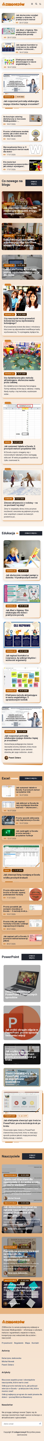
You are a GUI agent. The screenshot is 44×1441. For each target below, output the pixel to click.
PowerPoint (10, 1116)
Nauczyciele (10, 1175)
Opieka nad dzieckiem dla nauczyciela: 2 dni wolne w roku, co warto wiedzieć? (22, 1182)
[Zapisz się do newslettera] (40, 1423)
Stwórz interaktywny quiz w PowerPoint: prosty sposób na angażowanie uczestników (21, 1077)
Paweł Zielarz (8, 1365)
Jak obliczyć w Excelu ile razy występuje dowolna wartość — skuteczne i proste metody (27, 806)
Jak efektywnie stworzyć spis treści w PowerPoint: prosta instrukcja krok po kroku (22, 1123)
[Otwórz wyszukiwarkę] (36, 4)
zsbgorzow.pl (20, 1432)
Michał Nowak (8, 1361)
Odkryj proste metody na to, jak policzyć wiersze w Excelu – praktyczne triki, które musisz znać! (20, 1388)
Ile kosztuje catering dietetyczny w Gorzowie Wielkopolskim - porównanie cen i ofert (14, 119)
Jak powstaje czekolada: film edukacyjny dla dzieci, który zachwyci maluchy (20, 210)
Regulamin (18, 1343)
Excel (7, 442)
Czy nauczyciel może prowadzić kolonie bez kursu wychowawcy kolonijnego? (19, 320)
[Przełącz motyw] (40, 4)
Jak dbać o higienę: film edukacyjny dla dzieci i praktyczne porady (26, 32)
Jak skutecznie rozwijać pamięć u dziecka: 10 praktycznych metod (27, 17)
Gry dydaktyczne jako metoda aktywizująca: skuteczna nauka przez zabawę (19, 380)
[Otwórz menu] (32, 4)
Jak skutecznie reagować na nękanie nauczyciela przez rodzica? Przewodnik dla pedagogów (20, 1211)
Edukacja (9, 97)
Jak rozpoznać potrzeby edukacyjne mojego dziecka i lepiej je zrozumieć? (21, 738)
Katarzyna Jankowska (11, 1358)
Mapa (27, 1343)
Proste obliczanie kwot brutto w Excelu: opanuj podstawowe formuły (14, 892)
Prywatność (7, 1343)
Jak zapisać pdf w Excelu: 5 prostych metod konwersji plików (16, 938)
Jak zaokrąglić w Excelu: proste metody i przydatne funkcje (27, 833)
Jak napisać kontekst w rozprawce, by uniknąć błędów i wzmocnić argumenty (27, 48)
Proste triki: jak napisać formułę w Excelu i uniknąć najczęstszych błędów (15, 923)
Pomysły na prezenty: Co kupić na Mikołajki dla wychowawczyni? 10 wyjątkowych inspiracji (21, 1255)
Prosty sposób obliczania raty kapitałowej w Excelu (27, 819)
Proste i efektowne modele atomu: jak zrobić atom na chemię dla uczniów (16, 133)
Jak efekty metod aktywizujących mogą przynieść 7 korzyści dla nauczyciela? (22, 1287)
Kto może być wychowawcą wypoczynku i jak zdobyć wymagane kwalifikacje (16, 165)
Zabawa (8, 499)
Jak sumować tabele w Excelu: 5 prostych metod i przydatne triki (19, 447)
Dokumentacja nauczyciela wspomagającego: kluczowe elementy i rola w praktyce (20, 242)
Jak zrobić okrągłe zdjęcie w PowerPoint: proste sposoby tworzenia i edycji (21, 1032)
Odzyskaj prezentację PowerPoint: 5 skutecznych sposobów (21, 994)
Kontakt (35, 1343)
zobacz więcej (34, 183)
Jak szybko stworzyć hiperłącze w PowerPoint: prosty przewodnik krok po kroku (20, 1055)
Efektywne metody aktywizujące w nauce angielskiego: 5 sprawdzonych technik (26, 63)
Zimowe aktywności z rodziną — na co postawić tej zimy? (21, 504)
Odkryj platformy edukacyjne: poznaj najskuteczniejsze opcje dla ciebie (22, 272)
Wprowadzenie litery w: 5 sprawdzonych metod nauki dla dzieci (16, 149)
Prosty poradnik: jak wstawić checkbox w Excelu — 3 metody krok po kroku (15, 910)
